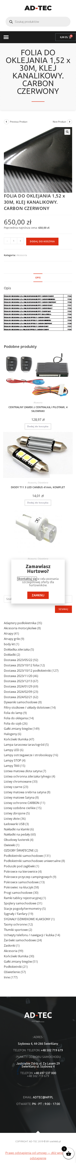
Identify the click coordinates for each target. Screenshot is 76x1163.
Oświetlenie (43, 482)
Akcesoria (21, 255)
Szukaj (63, 609)
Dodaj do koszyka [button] (38, 426)
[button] (6, 37)
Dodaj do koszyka (42, 241)
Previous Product (18, 121)
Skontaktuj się (27, 578)
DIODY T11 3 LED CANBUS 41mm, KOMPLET (38, 487)
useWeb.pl (55, 1141)
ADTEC (38, 8)
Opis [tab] (38, 277)
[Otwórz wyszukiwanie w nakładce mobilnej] (38, 21)
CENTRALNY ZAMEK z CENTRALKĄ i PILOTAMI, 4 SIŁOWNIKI (38, 409)
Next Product (59, 121)
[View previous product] (6, 121)
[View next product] (69, 121)
